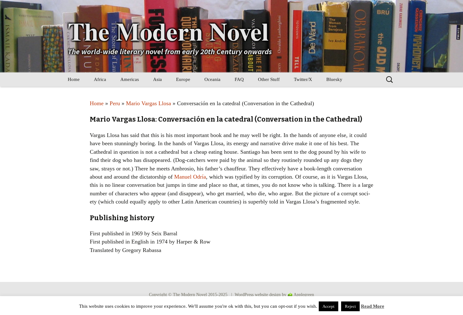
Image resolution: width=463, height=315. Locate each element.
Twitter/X (303, 79)
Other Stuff (269, 79)
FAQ (239, 79)
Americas (129, 79)
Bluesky (334, 79)
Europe (183, 79)
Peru (115, 103)
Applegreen (304, 294)
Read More (372, 306)
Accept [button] (328, 306)
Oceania (212, 79)
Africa (100, 79)
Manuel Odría (190, 177)
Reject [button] (350, 306)
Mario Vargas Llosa (148, 103)
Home (74, 79)
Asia (157, 79)
